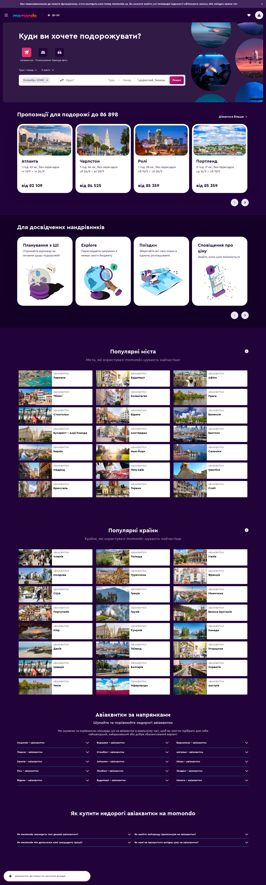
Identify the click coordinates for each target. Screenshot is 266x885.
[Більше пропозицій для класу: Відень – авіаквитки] (87, 780)
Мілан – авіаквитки (188, 761)
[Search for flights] (26, 52)
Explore (89, 245)
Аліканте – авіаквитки (110, 761)
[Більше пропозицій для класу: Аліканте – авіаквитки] (167, 761)
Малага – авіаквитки (189, 780)
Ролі (142, 161)
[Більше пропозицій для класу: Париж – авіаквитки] (87, 752)
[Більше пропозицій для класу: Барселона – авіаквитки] (246, 743)
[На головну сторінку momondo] (25, 15)
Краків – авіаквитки (29, 761)
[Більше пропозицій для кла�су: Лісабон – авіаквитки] (167, 771)
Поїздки (148, 245)
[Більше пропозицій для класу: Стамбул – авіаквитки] (167, 752)
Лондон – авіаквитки (189, 771)
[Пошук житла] (43, 52)
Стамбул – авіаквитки (110, 752)
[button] (262, 4)
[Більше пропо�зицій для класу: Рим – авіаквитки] (87, 771)
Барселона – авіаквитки (191, 743)
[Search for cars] (59, 52)
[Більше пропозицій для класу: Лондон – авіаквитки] (246, 771)
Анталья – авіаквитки (189, 752)
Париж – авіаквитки (30, 752)
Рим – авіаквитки (28, 771)
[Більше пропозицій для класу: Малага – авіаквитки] (246, 780)
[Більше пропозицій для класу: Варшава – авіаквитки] (167, 743)
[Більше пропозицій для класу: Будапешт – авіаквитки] (167, 780)
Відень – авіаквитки (29, 780)
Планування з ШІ (41, 245)
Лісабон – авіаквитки (110, 771)
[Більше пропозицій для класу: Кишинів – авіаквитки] (87, 743)
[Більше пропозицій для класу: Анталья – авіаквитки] (246, 752)
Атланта (30, 161)
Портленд (206, 161)
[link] (233, 116)
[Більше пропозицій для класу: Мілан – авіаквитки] (246, 761)
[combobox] (28, 70)
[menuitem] (26, 55)
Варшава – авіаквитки (111, 743)
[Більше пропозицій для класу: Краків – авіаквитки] (87, 761)
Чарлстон (90, 161)
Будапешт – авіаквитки (111, 780)
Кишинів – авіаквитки (31, 743)
